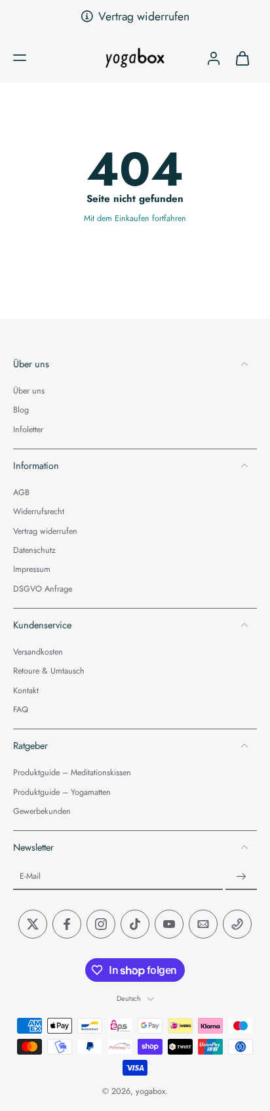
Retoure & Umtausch (49, 671)
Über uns (29, 391)
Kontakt (26, 691)
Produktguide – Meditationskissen (72, 773)
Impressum (31, 570)
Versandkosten (38, 652)
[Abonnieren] (241, 877)
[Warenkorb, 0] (242, 57)
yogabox (150, 1092)
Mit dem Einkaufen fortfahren (135, 218)
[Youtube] (169, 924)
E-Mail (30, 877)
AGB (21, 493)
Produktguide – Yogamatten (62, 792)
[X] (32, 924)
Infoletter (28, 429)
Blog (21, 410)
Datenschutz (34, 550)
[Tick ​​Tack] (135, 924)
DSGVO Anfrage (42, 589)
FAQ (20, 710)
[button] (19, 58)
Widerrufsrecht (38, 512)
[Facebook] (66, 924)
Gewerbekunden (42, 811)
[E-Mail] (203, 924)
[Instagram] (101, 924)
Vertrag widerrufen (143, 16)
